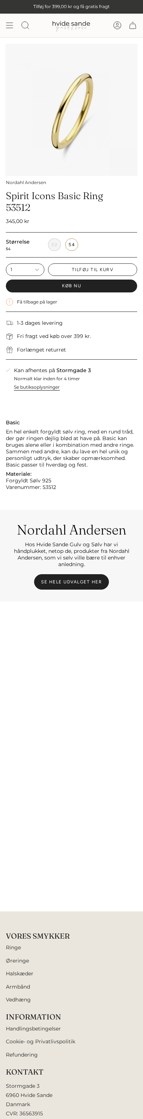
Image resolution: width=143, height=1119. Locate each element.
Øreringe (17, 960)
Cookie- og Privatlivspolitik (40, 1041)
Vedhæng (18, 999)
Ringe (13, 947)
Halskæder (19, 973)
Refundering (22, 1054)
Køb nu (71, 285)
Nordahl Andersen (26, 182)
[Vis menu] (9, 25)
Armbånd (18, 986)
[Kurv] (132, 25)
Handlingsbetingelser (33, 1028)
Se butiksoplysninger (37, 387)
